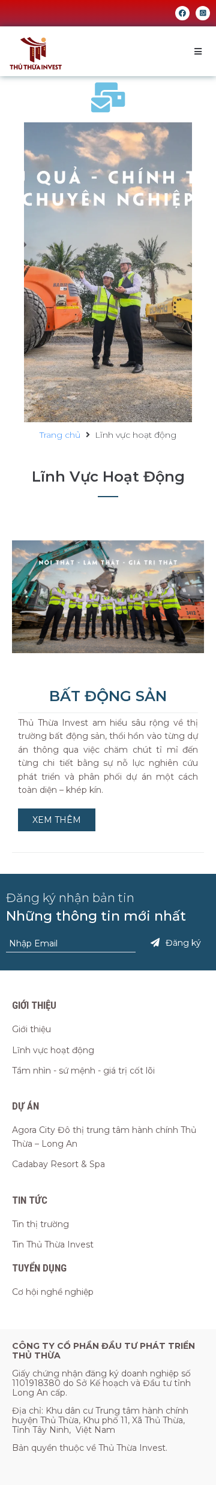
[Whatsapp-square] (203, 13)
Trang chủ (60, 434)
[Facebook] (182, 13)
